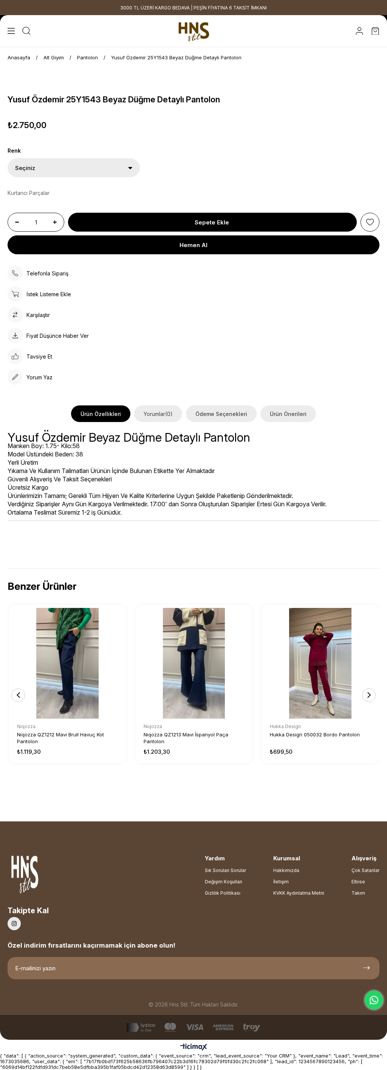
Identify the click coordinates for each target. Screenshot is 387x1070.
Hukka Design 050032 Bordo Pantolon (315, 734)
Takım (358, 893)
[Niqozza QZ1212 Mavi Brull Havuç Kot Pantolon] (67, 663)
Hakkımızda (286, 870)
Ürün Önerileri (288, 414)
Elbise (358, 881)
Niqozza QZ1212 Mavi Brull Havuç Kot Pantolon (60, 737)
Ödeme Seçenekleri (221, 414)
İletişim (281, 881)
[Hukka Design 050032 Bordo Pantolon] (320, 663)
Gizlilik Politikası (222, 893)
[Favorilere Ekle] (370, 222)
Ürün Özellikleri (100, 414)
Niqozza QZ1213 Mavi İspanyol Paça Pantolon (186, 737)
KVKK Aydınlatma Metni (298, 893)
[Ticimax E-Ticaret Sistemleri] (193, 1047)
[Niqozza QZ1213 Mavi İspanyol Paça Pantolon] (194, 663)
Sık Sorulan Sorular (225, 870)
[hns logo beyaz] (45, 876)
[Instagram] (14, 923)
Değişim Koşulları (223, 881)
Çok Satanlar (365, 870)
